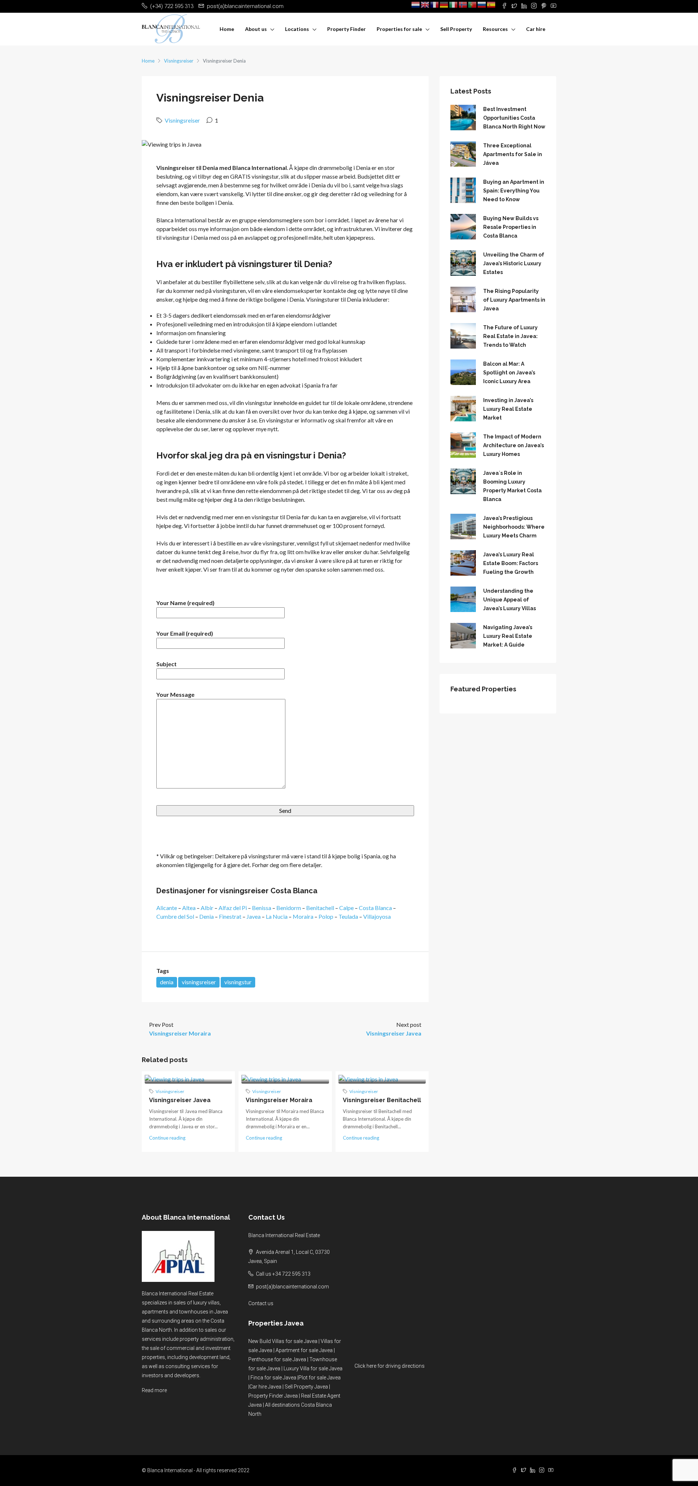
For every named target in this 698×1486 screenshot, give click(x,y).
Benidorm (288, 907)
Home (227, 29)
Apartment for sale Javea (304, 1350)
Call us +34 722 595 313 (283, 1274)
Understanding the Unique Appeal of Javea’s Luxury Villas (509, 599)
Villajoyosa (377, 916)
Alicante (166, 907)
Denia (206, 916)
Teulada (348, 916)
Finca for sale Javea (273, 1377)
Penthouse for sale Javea (277, 1359)
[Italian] (453, 4)
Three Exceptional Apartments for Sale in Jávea (512, 154)
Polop (325, 916)
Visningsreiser (178, 61)
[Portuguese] (472, 4)
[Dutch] (416, 4)
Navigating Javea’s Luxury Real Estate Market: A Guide (507, 636)
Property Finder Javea (273, 1396)
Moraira (303, 916)
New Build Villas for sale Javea (282, 1341)
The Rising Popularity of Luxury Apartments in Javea (514, 299)
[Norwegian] (463, 4)
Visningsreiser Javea (179, 1100)
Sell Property (456, 29)
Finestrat (230, 916)
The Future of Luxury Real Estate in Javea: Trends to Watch (510, 336)
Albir (207, 907)
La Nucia (277, 916)
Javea (253, 916)
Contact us (260, 1303)
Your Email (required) (184, 633)
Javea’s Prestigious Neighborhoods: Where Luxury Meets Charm (514, 527)
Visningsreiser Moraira (279, 1100)
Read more (154, 1390)
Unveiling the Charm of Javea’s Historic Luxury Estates (513, 263)
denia (166, 981)
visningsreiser (199, 981)
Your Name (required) (185, 602)
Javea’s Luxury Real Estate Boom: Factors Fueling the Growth (510, 563)
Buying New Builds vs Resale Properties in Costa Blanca (510, 227)
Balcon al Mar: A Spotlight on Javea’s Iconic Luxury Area (509, 372)
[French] (435, 4)
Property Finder (346, 29)
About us (256, 29)
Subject (166, 663)
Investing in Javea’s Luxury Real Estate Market (508, 409)
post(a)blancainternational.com (292, 1287)
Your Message (175, 694)
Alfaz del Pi (232, 907)
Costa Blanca (375, 907)
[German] (444, 4)
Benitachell (320, 907)
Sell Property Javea (306, 1387)
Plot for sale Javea (319, 1377)
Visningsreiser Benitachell (382, 1100)
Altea (189, 907)
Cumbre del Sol (175, 916)
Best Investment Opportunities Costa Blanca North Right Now (514, 118)
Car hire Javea (265, 1387)
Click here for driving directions (389, 1366)
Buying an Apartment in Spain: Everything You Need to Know (513, 190)
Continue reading (167, 1138)
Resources (495, 29)
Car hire (535, 29)
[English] (425, 4)
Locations (297, 29)
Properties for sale (399, 29)
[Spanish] (491, 4)
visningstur (238, 981)
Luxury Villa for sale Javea (313, 1368)
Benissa (261, 907)
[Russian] (482, 4)
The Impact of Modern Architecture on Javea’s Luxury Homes (513, 445)
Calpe (346, 907)
